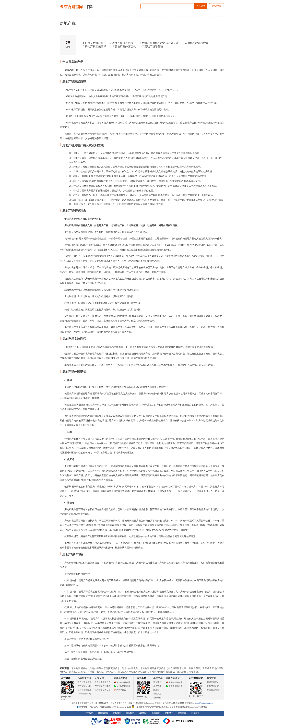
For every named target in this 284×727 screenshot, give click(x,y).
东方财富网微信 (123, 686)
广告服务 (117, 713)
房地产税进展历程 (121, 43)
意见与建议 (121, 690)
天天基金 (141, 678)
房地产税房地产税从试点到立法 (159, 43)
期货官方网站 (213, 690)
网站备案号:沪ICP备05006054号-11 (116, 707)
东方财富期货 (196, 678)
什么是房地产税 (93, 43)
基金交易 (157, 686)
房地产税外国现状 (124, 46)
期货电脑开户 (213, 686)
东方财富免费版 (84, 682)
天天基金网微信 (175, 686)
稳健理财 (157, 697)
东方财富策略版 (84, 690)
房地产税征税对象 (196, 43)
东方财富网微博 (123, 682)
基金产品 (157, 693)
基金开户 (157, 682)
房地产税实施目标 (94, 46)
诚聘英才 (143, 713)
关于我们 (89, 713)
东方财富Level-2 (84, 686)
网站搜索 (216, 6)
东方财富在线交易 (102, 686)
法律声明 (156, 713)
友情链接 (195, 713)
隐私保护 (169, 713)
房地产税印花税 (152, 46)
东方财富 (65, 678)
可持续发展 (103, 713)
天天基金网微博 (175, 682)
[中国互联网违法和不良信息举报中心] (178, 721)
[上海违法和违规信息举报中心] (152, 721)
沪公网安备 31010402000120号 (148, 707)
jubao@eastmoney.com (204, 703)
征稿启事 (182, 713)
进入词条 (200, 6)
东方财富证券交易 (102, 690)
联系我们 (130, 713)
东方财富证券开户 (102, 682)
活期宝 (156, 690)
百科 (90, 7)
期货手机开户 (213, 682)
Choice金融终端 (84, 693)
